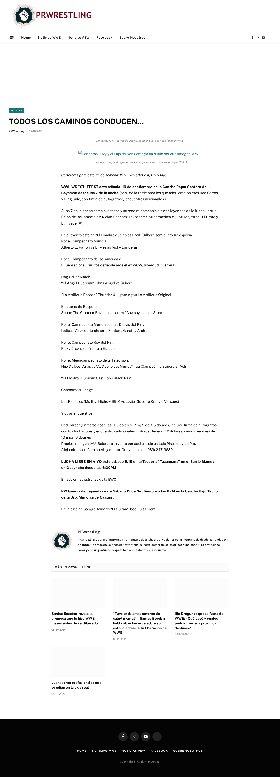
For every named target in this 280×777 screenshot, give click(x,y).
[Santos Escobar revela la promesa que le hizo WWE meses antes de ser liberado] (78, 593)
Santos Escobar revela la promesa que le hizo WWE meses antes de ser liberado (74, 618)
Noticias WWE (49, 37)
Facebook (104, 37)
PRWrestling (16, 131)
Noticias (16, 110)
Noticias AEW (79, 37)
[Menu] (12, 37)
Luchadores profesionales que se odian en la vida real (76, 685)
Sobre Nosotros (132, 37)
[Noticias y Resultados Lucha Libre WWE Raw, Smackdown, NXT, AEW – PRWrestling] (53, 16)
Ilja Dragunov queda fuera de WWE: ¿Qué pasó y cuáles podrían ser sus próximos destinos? (199, 621)
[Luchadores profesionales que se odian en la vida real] (78, 662)
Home (26, 37)
